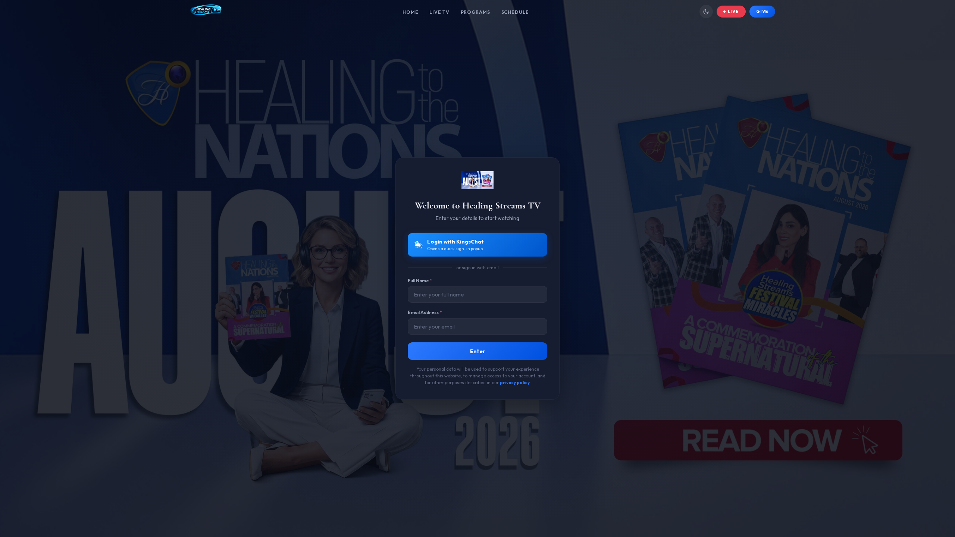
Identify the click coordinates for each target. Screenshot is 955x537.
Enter (477, 351)
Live (733, 11)
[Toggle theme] (706, 11)
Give (762, 11)
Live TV (439, 12)
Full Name (420, 280)
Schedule (515, 12)
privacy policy (515, 382)
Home (411, 12)
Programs (475, 12)
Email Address (425, 312)
